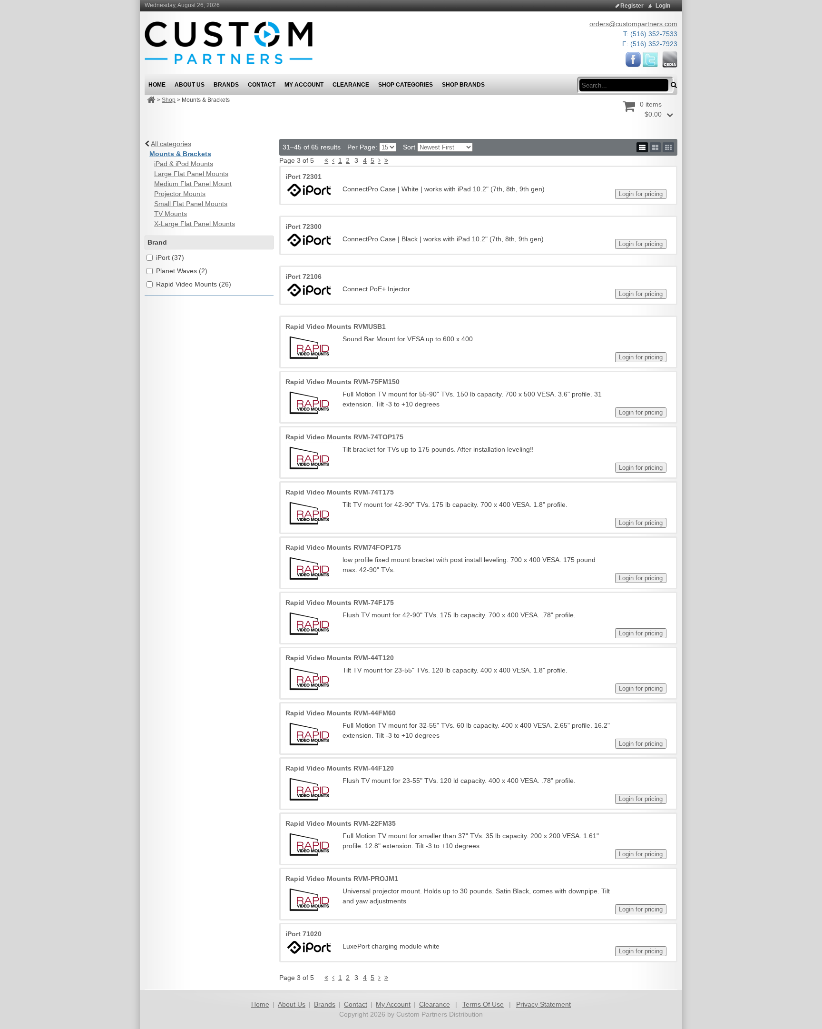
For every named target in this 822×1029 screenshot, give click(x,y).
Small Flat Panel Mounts (190, 204)
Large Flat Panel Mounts (191, 174)
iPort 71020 (303, 934)
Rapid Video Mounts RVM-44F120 (339, 768)
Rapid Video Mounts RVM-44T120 (339, 658)
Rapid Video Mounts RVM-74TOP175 (344, 437)
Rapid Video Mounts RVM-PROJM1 (341, 878)
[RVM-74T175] (309, 512)
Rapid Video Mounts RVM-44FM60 (340, 713)
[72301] (309, 190)
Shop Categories (405, 84)
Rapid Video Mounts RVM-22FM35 (340, 823)
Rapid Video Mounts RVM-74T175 (339, 492)
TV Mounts (170, 214)
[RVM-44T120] (309, 678)
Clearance (434, 1004)
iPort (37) (170, 257)
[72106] (309, 290)
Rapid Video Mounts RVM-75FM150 (342, 382)
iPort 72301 (303, 176)
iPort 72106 (303, 276)
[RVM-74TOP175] (309, 457)
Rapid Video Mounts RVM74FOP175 (343, 547)
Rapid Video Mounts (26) (193, 284)
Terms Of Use (483, 1004)
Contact (355, 1004)
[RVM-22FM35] (309, 844)
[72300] (309, 240)
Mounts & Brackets (180, 154)
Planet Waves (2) (181, 271)
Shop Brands (463, 84)
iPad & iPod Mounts (183, 164)
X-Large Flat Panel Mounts (194, 224)
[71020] (309, 947)
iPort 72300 (303, 226)
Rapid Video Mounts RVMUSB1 (335, 326)
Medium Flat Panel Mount (193, 184)
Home (260, 1004)
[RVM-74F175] (309, 623)
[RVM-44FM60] (309, 733)
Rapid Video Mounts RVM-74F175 (339, 602)
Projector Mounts (180, 194)
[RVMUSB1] (309, 347)
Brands (324, 1004)
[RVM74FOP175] (309, 568)
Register (632, 5)
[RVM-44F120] (309, 788)
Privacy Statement (543, 1004)
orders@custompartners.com (633, 24)
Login (663, 5)
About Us (291, 1004)
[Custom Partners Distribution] (229, 42)
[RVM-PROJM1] (309, 899)
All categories (171, 144)
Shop (169, 100)
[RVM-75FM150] (309, 402)
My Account (393, 1004)
